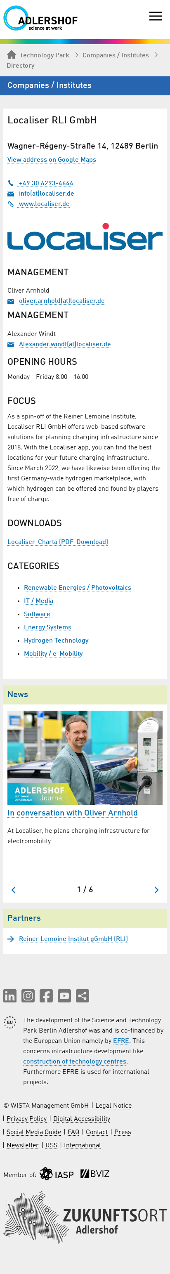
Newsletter (23, 1145)
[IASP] (56, 1175)
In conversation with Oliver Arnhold (72, 813)
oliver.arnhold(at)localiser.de (62, 301)
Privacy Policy (27, 1119)
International (82, 1145)
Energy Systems (47, 627)
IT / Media (38, 601)
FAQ (73, 1132)
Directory (20, 66)
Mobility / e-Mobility (53, 654)
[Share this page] (82, 996)
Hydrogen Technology (56, 641)
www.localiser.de (43, 204)
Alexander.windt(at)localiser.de (65, 344)
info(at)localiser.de (46, 194)
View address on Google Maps (51, 160)
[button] (10, 996)
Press (122, 1132)
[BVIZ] (95, 1175)
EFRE (121, 1041)
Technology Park (44, 55)
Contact (97, 1132)
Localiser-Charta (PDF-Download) (57, 542)
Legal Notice (113, 1106)
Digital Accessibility (81, 1119)
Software (37, 614)
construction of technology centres (74, 1062)
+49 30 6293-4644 (45, 183)
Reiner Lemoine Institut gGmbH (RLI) (73, 939)
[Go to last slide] (13, 890)
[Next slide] (156, 890)
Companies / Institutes (116, 55)
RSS (51, 1145)
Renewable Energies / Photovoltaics (77, 588)
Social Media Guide (34, 1132)
